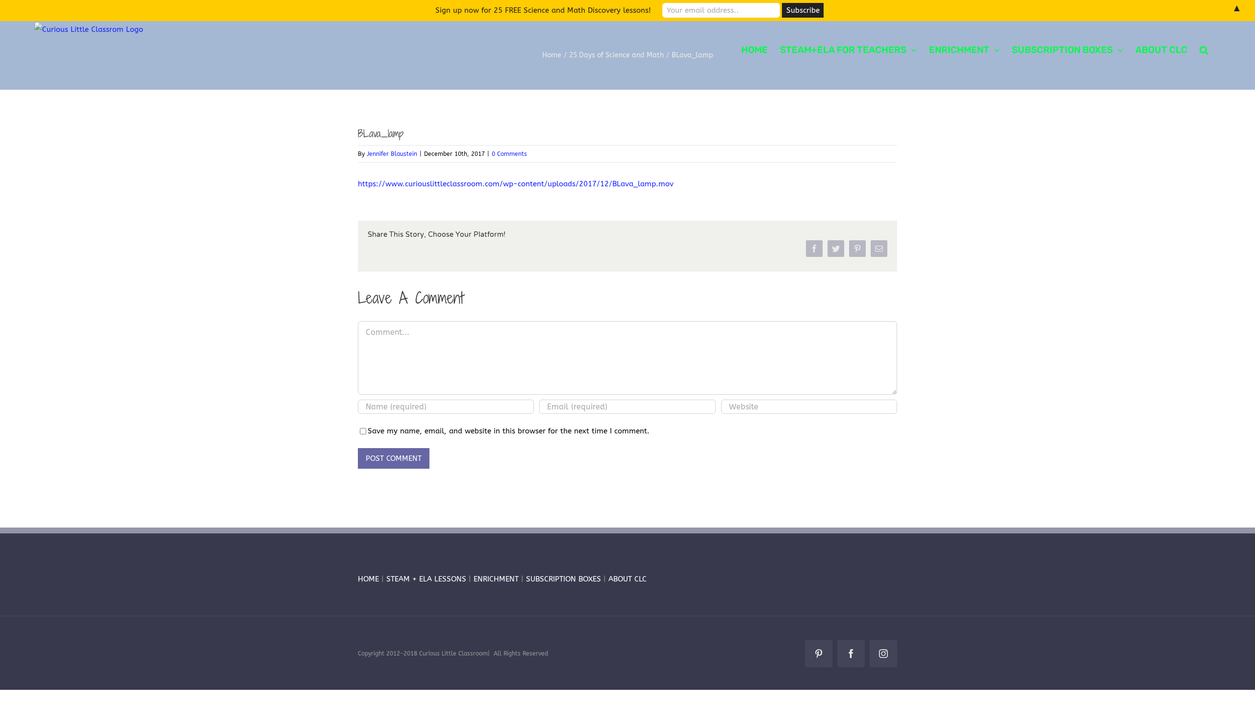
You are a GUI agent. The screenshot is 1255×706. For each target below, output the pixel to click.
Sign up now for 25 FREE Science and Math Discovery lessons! (543, 10)
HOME (368, 579)
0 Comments (509, 154)
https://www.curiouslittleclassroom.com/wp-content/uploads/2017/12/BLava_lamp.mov (516, 183)
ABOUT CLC (627, 579)
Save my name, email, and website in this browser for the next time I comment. (509, 431)
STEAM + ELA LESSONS (427, 579)
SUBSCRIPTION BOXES (563, 579)
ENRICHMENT (496, 579)
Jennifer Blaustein (392, 154)
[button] (1204, 49)
